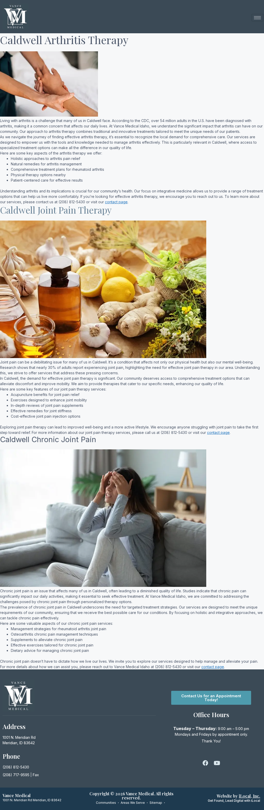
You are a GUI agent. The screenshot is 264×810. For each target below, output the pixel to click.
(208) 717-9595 (16, 775)
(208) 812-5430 (16, 767)
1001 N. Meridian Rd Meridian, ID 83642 (32, 800)
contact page (116, 202)
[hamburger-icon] (257, 17)
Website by (238, 796)
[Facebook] (205, 763)
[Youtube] (216, 763)
